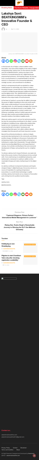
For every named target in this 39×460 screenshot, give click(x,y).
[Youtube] (27, 61)
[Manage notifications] (34, 455)
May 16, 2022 (5, 265)
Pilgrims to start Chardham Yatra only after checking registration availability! (11, 257)
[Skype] (19, 61)
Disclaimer (23, 448)
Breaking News (30, 244)
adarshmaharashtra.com (13, 455)
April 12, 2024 (15, 29)
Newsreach (31, 453)
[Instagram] (15, 61)
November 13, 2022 (7, 251)
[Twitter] (7, 61)
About (18, 450)
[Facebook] (3, 61)
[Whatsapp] (11, 61)
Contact (15, 448)
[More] (30, 61)
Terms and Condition (7, 450)
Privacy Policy (6, 448)
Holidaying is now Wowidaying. (8, 245)
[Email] (23, 61)
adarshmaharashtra (9, 248)
